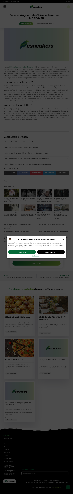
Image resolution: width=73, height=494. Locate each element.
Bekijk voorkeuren (50, 252)
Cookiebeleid (35, 255)
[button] (64, 239)
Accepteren (22, 252)
